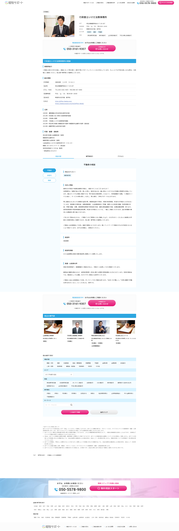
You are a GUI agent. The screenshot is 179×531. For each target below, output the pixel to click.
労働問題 (63, 517)
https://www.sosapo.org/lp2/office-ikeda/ (69, 103)
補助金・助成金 (109, 517)
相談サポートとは (88, 3)
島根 (59, 509)
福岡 (79, 509)
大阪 (130, 506)
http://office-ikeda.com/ (63, 101)
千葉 (76, 506)
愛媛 (71, 509)
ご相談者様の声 (110, 3)
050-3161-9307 (76, 48)
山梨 (111, 506)
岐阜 (99, 506)
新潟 (115, 506)
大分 (94, 509)
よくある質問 (121, 3)
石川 (126, 506)
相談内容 (58, 156)
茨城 (80, 506)
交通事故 (47, 517)
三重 (103, 506)
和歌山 (39, 509)
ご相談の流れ (100, 3)
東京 (63, 506)
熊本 (90, 509)
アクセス (120, 156)
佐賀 (83, 509)
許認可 (49, 175)
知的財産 (101, 517)
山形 (55, 506)
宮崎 (98, 509)
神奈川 (68, 506)
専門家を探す (41, 455)
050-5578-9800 (148, 3)
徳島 (63, 509)
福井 (119, 506)
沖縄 (107, 509)
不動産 (49, 170)
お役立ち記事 (131, 3)
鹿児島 (102, 509)
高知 (75, 509)
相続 (49, 180)
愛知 (92, 506)
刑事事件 (117, 517)
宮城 (48, 506)
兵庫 (138, 506)
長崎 (86, 509)
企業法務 (75, 517)
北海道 (35, 506)
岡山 (48, 509)
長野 (107, 506)
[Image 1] (58, 35)
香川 (67, 509)
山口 (52, 509)
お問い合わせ (133, 526)
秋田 (52, 506)
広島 (44, 509)
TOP (34, 455)
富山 (122, 506)
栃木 (84, 506)
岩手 (44, 506)
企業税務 (81, 517)
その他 (128, 517)
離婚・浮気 (37, 517)
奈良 (35, 509)
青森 (40, 506)
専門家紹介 (89, 156)
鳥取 (55, 509)
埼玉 (72, 506)
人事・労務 (94, 517)
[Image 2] (60, 35)
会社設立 (87, 517)
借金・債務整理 (55, 517)
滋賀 (142, 506)
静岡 (95, 506)
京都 (134, 506)
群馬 (88, 506)
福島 (59, 506)
